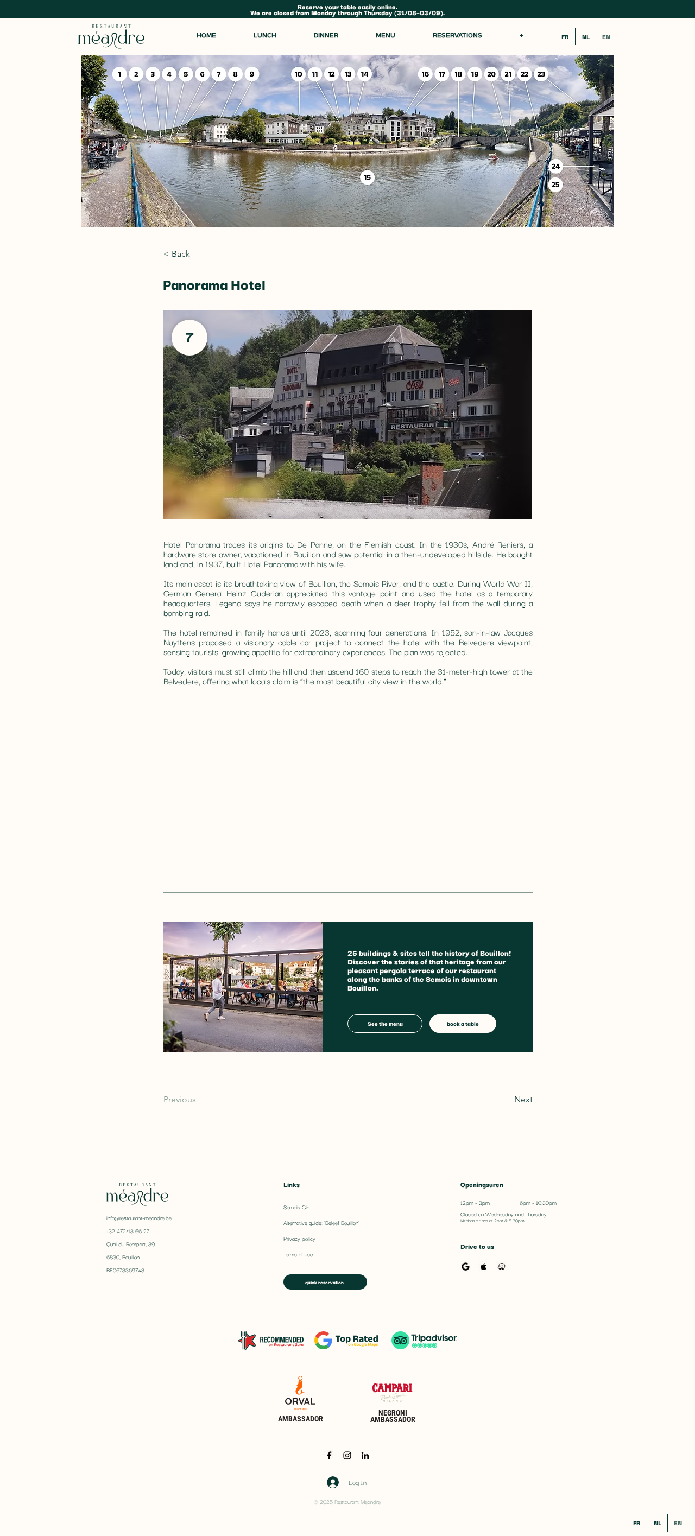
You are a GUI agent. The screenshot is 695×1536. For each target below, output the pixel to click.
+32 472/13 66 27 (127, 1230)
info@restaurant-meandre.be (139, 1217)
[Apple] (483, 1266)
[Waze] (501, 1266)
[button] (521, 36)
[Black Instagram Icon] (347, 1455)
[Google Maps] (465, 1266)
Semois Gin (296, 1206)
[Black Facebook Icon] (329, 1455)
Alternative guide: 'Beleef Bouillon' (321, 1222)
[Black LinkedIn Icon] (365, 1455)
